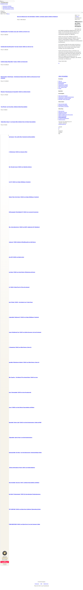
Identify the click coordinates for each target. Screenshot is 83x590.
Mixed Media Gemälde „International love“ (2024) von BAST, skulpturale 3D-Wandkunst (20, 227)
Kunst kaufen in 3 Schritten (63, 106)
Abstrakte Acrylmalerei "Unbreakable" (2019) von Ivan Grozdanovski (16, 392)
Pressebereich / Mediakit (63, 84)
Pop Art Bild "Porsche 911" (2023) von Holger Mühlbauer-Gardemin (16, 182)
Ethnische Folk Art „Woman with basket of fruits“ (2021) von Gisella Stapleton (18, 467)
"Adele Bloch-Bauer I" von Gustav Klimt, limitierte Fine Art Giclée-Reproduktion (18, 121)
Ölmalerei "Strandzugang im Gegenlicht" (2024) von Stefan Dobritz (15, 91)
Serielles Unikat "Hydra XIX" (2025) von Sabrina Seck (12, 257)
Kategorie (2, 11)
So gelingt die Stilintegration (63, 118)
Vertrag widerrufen (62, 117)
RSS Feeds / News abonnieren (64, 99)
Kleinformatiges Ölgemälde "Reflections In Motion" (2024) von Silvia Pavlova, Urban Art (20, 362)
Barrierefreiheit (61, 83)
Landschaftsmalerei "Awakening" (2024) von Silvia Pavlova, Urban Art (16, 347)
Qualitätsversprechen (62, 113)
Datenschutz (46, 583)
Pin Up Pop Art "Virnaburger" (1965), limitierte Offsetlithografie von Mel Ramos (18, 242)
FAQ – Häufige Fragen (62, 87)
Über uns (60, 81)
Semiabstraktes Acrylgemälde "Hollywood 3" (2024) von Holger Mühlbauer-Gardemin (20, 317)
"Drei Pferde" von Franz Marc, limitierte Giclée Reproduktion (14, 106)
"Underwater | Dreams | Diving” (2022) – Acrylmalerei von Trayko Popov (17, 302)
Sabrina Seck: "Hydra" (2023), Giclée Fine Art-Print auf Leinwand (15, 287)
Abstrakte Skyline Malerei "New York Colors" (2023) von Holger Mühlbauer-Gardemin (20, 197)
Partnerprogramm (61, 119)
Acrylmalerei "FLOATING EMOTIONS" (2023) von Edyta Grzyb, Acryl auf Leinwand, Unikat (20, 524)
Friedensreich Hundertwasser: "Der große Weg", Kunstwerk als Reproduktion (18, 136)
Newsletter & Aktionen (62, 112)
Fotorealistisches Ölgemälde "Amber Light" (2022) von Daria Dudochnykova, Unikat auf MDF (21, 422)
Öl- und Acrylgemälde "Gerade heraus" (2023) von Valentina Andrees (16, 166)
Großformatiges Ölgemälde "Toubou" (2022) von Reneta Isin (14, 61)
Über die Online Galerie (62, 104)
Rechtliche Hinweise (62, 82)
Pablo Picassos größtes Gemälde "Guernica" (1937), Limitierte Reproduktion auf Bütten (20, 482)
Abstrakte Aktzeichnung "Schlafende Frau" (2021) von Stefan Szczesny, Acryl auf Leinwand (21, 332)
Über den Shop (61, 111)
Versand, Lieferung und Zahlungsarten (65, 114)
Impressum (37, 583)
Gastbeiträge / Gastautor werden (64, 98)
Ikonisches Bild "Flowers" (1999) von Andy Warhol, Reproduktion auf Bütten (17, 407)
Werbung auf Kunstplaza (63, 86)
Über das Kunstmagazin (63, 95)
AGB (41, 583)
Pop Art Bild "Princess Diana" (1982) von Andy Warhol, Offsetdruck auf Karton (18, 272)
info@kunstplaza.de (62, 124)
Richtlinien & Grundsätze (63, 105)
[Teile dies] (58, 63)
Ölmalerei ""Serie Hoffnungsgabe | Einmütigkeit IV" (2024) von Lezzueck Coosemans (19, 212)
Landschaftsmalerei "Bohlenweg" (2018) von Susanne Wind (14, 151)
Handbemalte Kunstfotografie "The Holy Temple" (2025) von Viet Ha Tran (17, 46)
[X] (58, 128)
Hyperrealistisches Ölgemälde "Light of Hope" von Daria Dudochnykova (16, 437)
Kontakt (59, 88)
